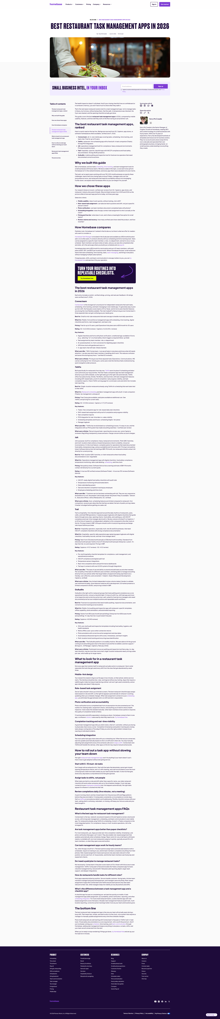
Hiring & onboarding (55, 968)
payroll (121, 245)
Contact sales (146, 966)
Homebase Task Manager (83, 237)
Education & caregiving (86, 976)
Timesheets (53, 963)
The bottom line (56, 157)
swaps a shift (118, 743)
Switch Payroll (115, 989)
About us (144, 958)
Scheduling (53, 958)
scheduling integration (82, 899)
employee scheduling (93, 785)
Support (113, 961)
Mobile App (53, 991)
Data (112, 973)
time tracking (108, 167)
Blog (112, 958)
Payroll (52, 966)
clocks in (89, 717)
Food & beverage (85, 958)
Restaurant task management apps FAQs (60, 152)
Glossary (113, 971)
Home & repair (84, 968)
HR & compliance (54, 971)
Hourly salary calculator (117, 981)
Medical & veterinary (86, 966)
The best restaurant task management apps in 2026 (59, 130)
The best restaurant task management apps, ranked (59, 110)
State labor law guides (117, 984)
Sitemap (144, 978)
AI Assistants (53, 973)
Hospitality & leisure (86, 973)
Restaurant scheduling (89, 392)
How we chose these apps (59, 120)
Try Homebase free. (121, 717)
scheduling (99, 167)
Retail (82, 961)
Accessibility (149, 1013)
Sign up (160, 86)
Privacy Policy (139, 1013)
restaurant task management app (92, 758)
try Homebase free (118, 931)
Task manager (54, 981)
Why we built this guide (58, 115)
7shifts (107, 370)
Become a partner (147, 968)
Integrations (53, 986)
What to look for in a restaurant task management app (60, 137)
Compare (114, 986)
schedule (96, 924)
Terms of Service (128, 1013)
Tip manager (53, 984)
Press (143, 963)
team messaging (112, 252)
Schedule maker (115, 976)
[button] (69, 4)
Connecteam (79, 305)
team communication (119, 924)
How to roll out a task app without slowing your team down (59, 144)
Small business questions (118, 966)
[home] (56, 4)
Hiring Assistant (54, 976)
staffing (82, 799)
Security (144, 973)
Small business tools (116, 963)
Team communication (56, 978)
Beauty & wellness (85, 963)
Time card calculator (116, 978)
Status (143, 971)
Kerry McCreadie (103, 33)
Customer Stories (116, 968)
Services (82, 971)
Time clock (53, 961)
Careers (144, 961)
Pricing (88, 4)
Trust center (145, 976)
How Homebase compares (59, 125)
